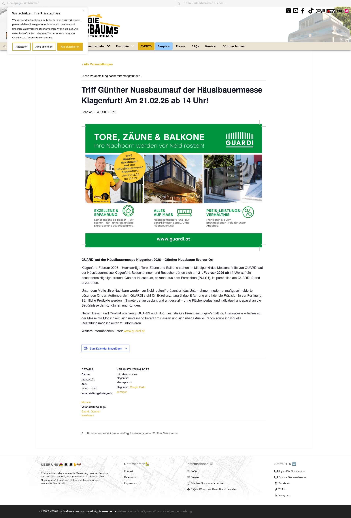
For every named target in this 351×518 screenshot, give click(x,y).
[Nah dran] (84, 10)
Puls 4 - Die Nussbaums (292, 477)
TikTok (282, 489)
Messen (86, 402)
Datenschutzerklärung (39, 37)
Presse (195, 477)
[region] (47, 31)
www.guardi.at (134, 330)
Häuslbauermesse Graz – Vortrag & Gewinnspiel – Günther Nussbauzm (131, 433)
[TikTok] (311, 11)
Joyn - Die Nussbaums (291, 471)
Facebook (284, 483)
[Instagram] (288, 11)
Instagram (284, 495)
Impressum (130, 483)
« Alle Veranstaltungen (97, 64)
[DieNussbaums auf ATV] (331, 10)
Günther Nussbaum (91, 413)
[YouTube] (295, 11)
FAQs (194, 471)
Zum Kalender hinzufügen (106, 348)
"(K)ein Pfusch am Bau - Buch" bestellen (214, 489)
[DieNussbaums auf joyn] (320, 10)
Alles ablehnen (43, 46)
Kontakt (128, 471)
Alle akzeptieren (70, 46)
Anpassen (21, 46)
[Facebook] (302, 11)
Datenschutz (131, 477)
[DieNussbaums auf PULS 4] (342, 10)
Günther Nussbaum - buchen (207, 483)
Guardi (85, 411)
